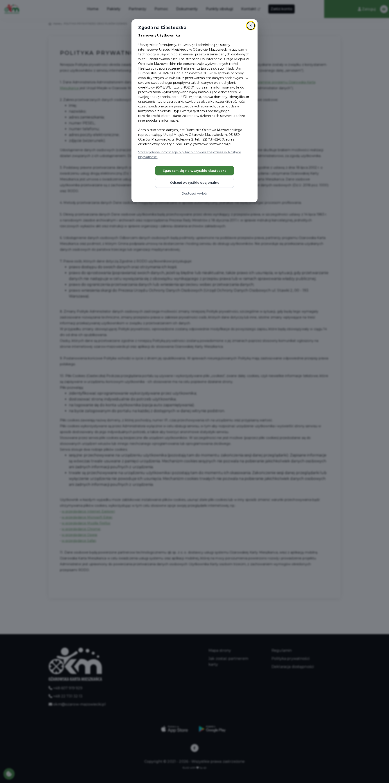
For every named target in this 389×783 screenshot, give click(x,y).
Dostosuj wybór (194, 193)
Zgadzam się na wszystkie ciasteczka (194, 171)
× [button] (250, 26)
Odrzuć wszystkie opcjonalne (194, 183)
